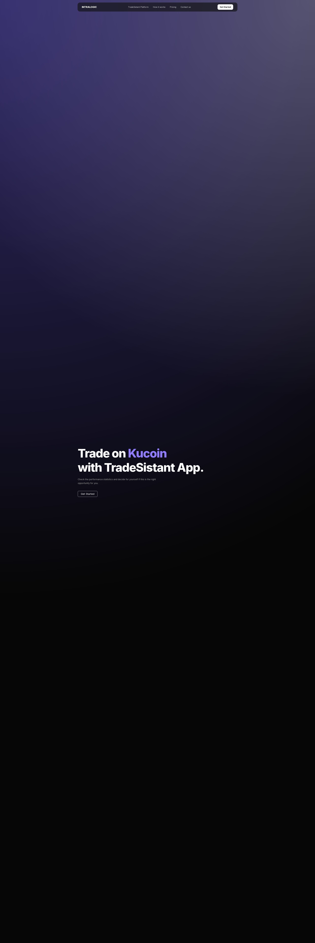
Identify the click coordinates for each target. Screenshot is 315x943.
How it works (159, 7)
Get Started (225, 7)
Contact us (186, 7)
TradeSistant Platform (138, 7)
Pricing (173, 7)
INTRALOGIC (89, 7)
